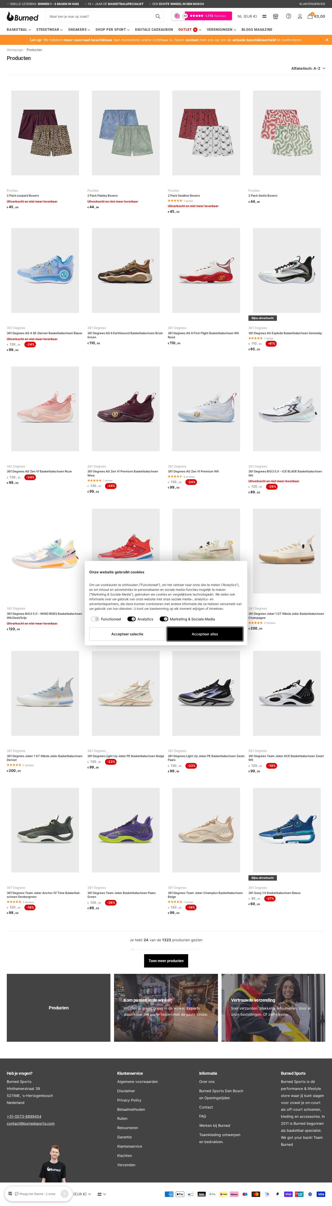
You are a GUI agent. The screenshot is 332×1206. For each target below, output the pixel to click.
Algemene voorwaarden (137, 1081)
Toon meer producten (166, 961)
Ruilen (122, 1118)
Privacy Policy (129, 1100)
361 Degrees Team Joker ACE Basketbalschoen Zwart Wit (286, 758)
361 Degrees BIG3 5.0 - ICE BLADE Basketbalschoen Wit (285, 473)
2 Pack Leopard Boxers (23, 195)
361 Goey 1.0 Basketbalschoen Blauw (274, 893)
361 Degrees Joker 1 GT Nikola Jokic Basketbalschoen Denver (44, 758)
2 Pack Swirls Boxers (262, 195)
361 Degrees (16, 328)
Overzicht (232, 572)
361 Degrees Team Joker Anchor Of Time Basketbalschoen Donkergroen (43, 895)
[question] (288, 16)
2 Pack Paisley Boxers (102, 195)
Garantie (124, 1137)
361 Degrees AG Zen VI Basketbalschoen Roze (39, 471)
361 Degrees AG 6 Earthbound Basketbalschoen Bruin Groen (125, 335)
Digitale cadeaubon (154, 30)
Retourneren (127, 1127)
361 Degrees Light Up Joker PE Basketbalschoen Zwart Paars (206, 758)
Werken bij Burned (214, 1125)
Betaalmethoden (131, 1109)
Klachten (124, 1155)
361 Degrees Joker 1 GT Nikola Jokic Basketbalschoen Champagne (286, 616)
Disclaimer (126, 1091)
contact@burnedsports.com (31, 1123)
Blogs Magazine (257, 30)
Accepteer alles (205, 634)
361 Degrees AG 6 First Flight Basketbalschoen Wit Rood (203, 335)
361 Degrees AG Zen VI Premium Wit (193, 471)
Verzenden (126, 1165)
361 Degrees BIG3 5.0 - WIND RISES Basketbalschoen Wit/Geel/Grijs (44, 616)
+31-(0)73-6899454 (24, 1116)
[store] (276, 16)
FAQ (202, 1116)
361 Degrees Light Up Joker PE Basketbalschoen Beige (125, 756)
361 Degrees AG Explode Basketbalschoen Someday (285, 333)
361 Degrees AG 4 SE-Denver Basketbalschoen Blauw (44, 333)
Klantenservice (130, 1073)
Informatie (208, 1073)
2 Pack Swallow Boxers (184, 195)
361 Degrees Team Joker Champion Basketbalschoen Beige (205, 895)
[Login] (300, 16)
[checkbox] (106, 619)
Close (327, 40)
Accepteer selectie (127, 634)
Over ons (207, 1081)
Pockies (12, 190)
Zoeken (158, 16)
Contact (206, 1107)
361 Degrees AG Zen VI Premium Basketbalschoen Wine (122, 473)
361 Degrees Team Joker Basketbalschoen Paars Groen (121, 895)
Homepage (15, 50)
